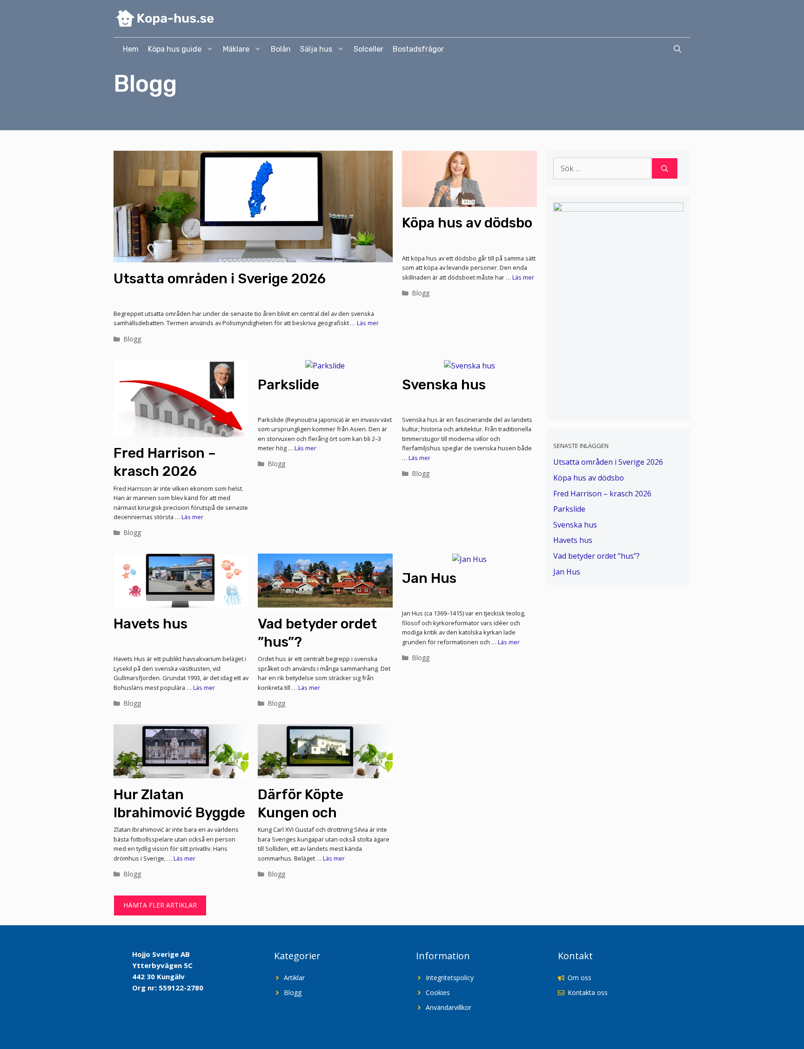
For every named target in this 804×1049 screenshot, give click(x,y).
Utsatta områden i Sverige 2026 (220, 278)
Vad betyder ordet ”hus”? (596, 556)
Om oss (579, 977)
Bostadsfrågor (418, 49)
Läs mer (368, 323)
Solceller (368, 49)
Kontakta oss (588, 992)
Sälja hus (316, 49)
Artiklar (294, 977)
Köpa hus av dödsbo (467, 222)
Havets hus (151, 623)
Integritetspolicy (450, 977)
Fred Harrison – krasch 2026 (602, 493)
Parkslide (288, 384)
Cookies (438, 992)
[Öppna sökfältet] (677, 49)
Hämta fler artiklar (160, 905)
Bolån (281, 49)
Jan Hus (429, 578)
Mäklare (236, 49)
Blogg (132, 338)
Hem (131, 49)
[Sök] (664, 168)
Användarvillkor (449, 1007)
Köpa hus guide (174, 49)
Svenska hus (444, 384)
